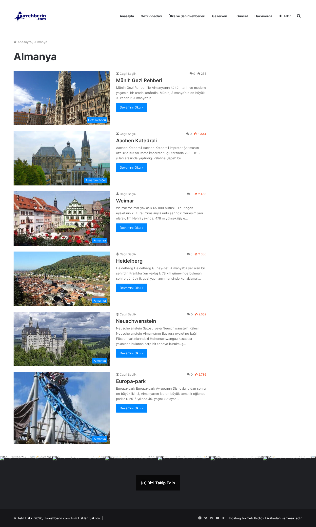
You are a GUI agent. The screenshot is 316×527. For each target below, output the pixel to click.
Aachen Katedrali (136, 141)
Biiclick (259, 518)
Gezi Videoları (151, 16)
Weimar (125, 201)
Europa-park (131, 381)
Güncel (242, 16)
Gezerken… (221, 16)
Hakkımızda (263, 16)
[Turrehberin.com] (30, 16)
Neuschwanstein (136, 321)
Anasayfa (127, 16)
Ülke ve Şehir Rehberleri (187, 16)
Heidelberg (129, 261)
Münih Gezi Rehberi (139, 80)
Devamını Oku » (131, 107)
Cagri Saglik (128, 73)
